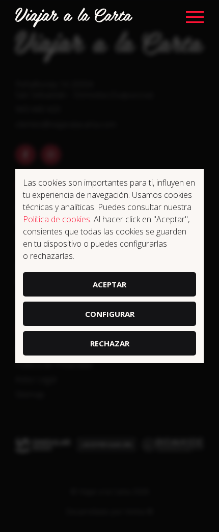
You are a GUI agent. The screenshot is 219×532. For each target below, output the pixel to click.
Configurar (109, 314)
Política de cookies (56, 219)
